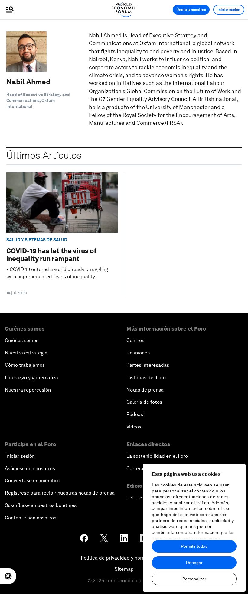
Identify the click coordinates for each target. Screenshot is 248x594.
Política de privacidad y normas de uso (124, 558)
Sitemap (124, 569)
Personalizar (194, 578)
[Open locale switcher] (8, 576)
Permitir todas (194, 546)
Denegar (194, 562)
